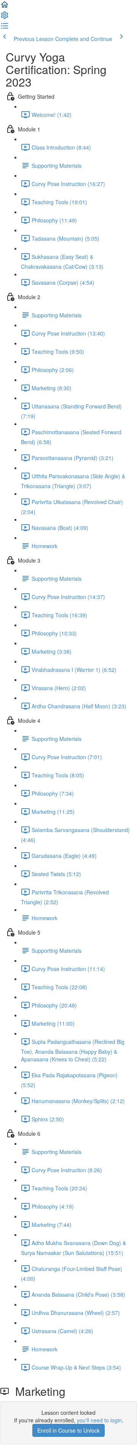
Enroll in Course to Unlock (68, 1430)
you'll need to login (99, 1420)
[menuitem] (4, 17)
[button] (4, 7)
